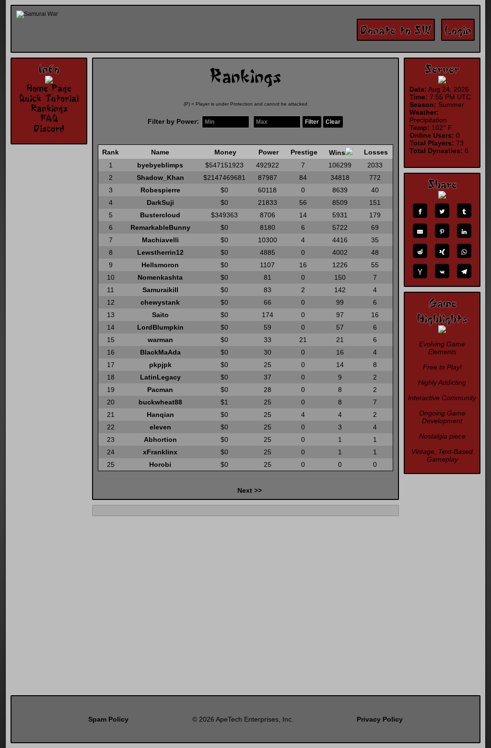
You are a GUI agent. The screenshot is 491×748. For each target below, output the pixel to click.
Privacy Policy (380, 719)
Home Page (48, 88)
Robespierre (160, 190)
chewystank (160, 302)
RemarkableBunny (160, 227)
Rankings (49, 108)
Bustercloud (160, 215)
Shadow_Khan (160, 177)
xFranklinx (160, 452)
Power (268, 152)
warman (160, 340)
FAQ (49, 118)
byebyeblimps (160, 165)
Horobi (160, 464)
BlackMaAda (160, 352)
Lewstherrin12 (160, 252)
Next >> (249, 490)
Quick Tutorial (49, 98)
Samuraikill (160, 290)
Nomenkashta (160, 277)
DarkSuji (160, 202)
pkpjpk (160, 364)
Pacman (160, 389)
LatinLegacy (160, 377)
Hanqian (160, 414)
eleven (160, 427)
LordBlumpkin (160, 327)
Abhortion (160, 439)
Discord (49, 128)
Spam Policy (108, 719)
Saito (160, 315)
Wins (337, 152)
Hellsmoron (160, 265)
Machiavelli (160, 240)
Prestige (304, 152)
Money (225, 152)
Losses (376, 152)
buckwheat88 (160, 402)
